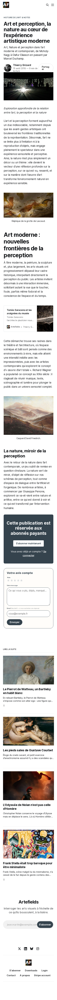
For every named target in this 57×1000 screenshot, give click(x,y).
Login (44, 970)
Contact (11, 975)
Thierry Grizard (22, 65)
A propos (25, 975)
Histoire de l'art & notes (17, 17)
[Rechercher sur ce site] (47, 4)
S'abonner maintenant (28, 543)
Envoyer (15, 622)
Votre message (12, 585)
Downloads (31, 970)
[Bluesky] (31, 948)
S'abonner (15, 970)
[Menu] (52, 4)
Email (23, 608)
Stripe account (42, 975)
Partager (45, 68)
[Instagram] (37, 948)
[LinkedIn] (25, 948)
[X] (19, 948)
